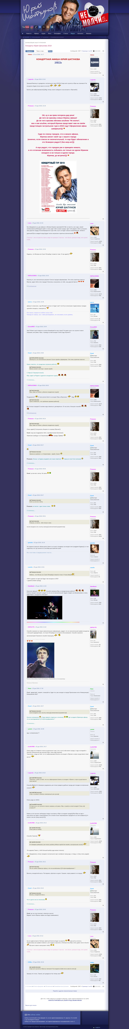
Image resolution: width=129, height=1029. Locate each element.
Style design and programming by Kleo (49, 1026)
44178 (100, 99)
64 (99, 576)
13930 (100, 241)
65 (103, 51)
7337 (100, 73)
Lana (29, 223)
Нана (29, 688)
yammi (30, 729)
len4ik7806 (31, 746)
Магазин (88, 33)
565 (99, 980)
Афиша (36, 33)
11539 (100, 765)
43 (99, 318)
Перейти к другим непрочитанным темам (65, 991)
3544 (100, 366)
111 (99, 646)
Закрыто (29, 51)
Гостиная (27, 37)
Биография (57, 33)
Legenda (30, 79)
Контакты (80, 33)
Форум (73, 33)
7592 (100, 295)
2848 (100, 364)
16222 (100, 126)
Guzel (30, 353)
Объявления (45, 37)
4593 (100, 124)
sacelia (30, 567)
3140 (100, 346)
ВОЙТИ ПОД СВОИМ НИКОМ (73, 1000)
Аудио (43, 33)
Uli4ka (30, 962)
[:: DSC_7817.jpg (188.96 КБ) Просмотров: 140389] (45, 619)
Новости (28, 33)
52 (99, 320)
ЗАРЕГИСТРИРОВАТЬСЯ (55, 1000)
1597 (100, 979)
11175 (100, 294)
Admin (30, 54)
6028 (100, 243)
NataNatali (31, 586)
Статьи (66, 33)
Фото (49, 33)
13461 (100, 98)
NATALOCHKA (32, 275)
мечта (30, 302)
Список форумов (35, 37)
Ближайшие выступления (57, 37)
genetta (30, 542)
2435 (100, 604)
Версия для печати (30, 1005)
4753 (100, 766)
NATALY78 (31, 627)
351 (100, 644)
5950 (100, 345)
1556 (100, 602)
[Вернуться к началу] (103, 75)
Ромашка (31, 105)
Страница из (87, 51)
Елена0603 (31, 326)
